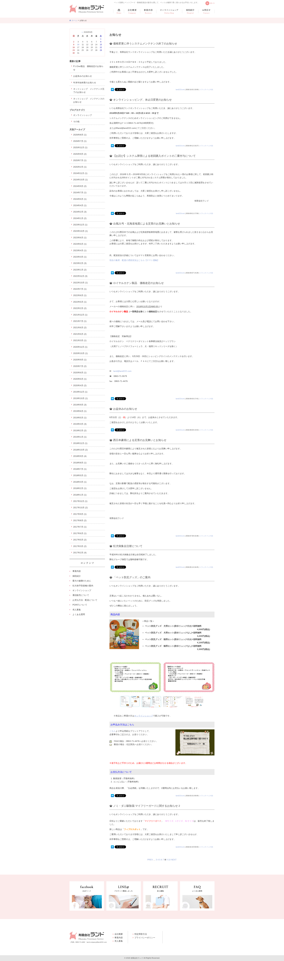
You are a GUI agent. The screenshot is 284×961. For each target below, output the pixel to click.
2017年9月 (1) (80, 514)
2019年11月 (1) (80, 392)
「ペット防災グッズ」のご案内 (131, 577)
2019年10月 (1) (80, 398)
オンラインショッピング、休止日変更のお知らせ (142, 99)
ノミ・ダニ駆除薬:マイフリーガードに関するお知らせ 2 (146, 805)
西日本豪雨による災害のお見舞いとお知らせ (139, 440)
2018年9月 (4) (80, 456)
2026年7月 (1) (80, 141)
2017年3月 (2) (80, 546)
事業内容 (76, 571)
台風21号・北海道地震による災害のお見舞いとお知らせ (146, 223)
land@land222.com (122, 371)
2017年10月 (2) (80, 507)
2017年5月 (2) (80, 540)
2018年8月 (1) (80, 462)
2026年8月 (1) (80, 135)
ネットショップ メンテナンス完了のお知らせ (88, 90)
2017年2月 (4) (80, 552)
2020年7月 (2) (80, 366)
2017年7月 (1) (80, 527)
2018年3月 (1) (80, 482)
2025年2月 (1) (80, 167)
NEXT (174, 859)
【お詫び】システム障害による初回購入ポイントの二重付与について (154, 155)
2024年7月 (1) (80, 192)
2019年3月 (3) (80, 424)
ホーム (74, 20)
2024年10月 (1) (80, 179)
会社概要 (118, 934)
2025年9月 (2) (80, 154)
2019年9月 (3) (80, 405)
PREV (150, 859)
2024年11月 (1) (80, 173)
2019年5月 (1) (80, 417)
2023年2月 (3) (80, 263)
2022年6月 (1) (80, 295)
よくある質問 (78, 614)
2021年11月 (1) (80, 315)
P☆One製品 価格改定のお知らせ (88, 68)
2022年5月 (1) (80, 302)
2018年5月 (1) (80, 475)
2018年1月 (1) (80, 495)
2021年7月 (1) (80, 321)
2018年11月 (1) (80, 443)
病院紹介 (76, 576)
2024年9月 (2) (80, 186)
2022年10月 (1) (80, 282)
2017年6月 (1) (80, 533)
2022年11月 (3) (80, 276)
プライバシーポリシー (144, 937)
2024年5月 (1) (80, 199)
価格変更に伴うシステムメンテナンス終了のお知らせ (145, 43)
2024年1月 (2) (80, 218)
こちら (112, 731)
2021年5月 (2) (80, 334)
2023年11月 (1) (80, 224)
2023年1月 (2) (80, 270)
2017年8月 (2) (80, 520)
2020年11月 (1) (80, 347)
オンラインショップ (143, 716)
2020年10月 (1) (80, 353)
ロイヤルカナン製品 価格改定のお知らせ (138, 283)
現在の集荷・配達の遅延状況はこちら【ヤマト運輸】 (134, 260)
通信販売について (80, 595)
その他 (76, 121)
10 (169, 859)
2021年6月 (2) (80, 327)
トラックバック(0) (206, 89)
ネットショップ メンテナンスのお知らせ (88, 100)
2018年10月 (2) (80, 450)
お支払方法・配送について (84, 600)
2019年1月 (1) (80, 437)
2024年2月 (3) (80, 212)
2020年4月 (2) (80, 385)
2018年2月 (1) (80, 488)
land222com (180, 89)
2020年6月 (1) (80, 372)
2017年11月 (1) (80, 501)
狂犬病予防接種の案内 (82, 585)
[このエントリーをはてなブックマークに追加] (112, 89)
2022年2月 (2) (80, 308)
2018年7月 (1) (80, 469)
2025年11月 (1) (80, 147)
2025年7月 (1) (80, 160)
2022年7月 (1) (80, 289)
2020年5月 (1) (80, 379)
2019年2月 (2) (80, 430)
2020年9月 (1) (80, 359)
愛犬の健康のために (81, 581)
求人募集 (76, 609)
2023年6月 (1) (80, 237)
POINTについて (79, 605)
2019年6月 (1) (80, 411)
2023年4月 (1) (80, 250)
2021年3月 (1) (80, 340)
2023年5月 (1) (80, 244)
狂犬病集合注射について (127, 546)
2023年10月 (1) (80, 231)
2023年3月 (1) (80, 257)
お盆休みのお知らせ (125, 408)
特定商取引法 (140, 934)
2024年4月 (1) (80, 205)
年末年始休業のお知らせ (84, 82)
